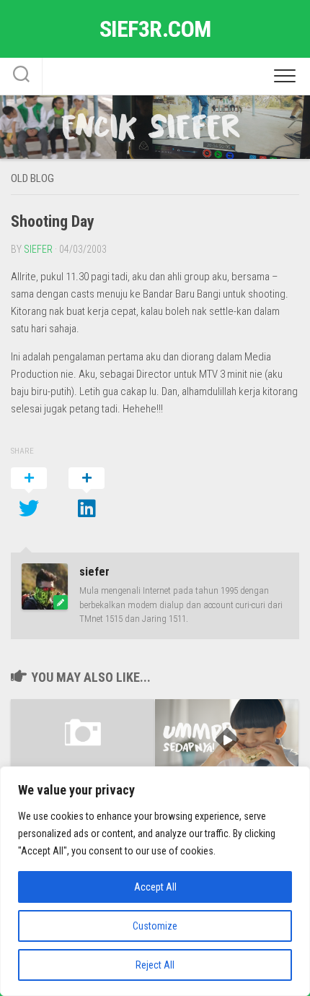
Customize (155, 926)
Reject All (155, 965)
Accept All (155, 887)
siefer (38, 249)
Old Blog (32, 178)
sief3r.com (155, 29)
